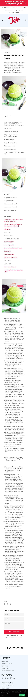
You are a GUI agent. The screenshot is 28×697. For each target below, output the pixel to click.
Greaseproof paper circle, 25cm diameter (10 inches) (13, 220)
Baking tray (7, 229)
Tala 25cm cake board (10, 257)
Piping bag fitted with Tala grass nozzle (13, 271)
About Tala (4, 661)
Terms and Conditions (7, 671)
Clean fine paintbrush (10, 267)
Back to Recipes (15, 648)
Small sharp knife (9, 254)
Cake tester (7, 251)
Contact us (4, 666)
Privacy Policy (5, 668)
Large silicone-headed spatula (13, 248)
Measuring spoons (9, 245)
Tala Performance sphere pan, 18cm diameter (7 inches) (13, 225)
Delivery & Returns (6, 663)
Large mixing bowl (9, 242)
